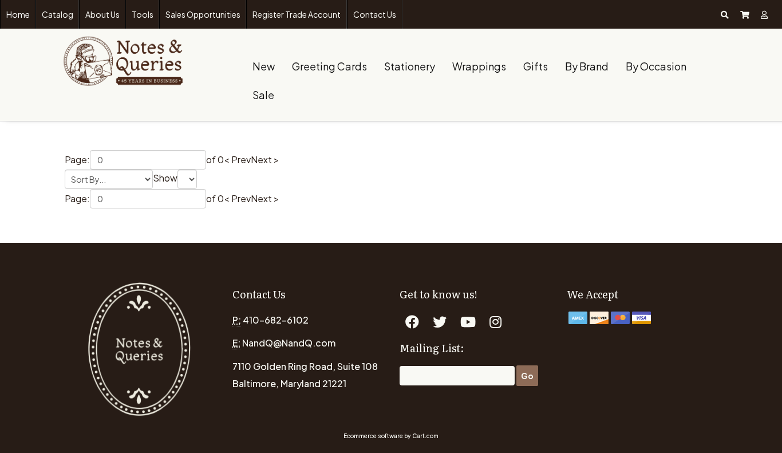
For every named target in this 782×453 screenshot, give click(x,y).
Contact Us (374, 14)
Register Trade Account (296, 14)
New (263, 66)
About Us (102, 14)
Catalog (57, 14)
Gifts (535, 66)
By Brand (587, 66)
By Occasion (656, 66)
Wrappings (479, 66)
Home (18, 14)
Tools (142, 14)
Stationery (409, 66)
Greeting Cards (329, 66)
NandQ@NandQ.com (288, 343)
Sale (263, 94)
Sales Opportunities (202, 14)
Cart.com (425, 435)
